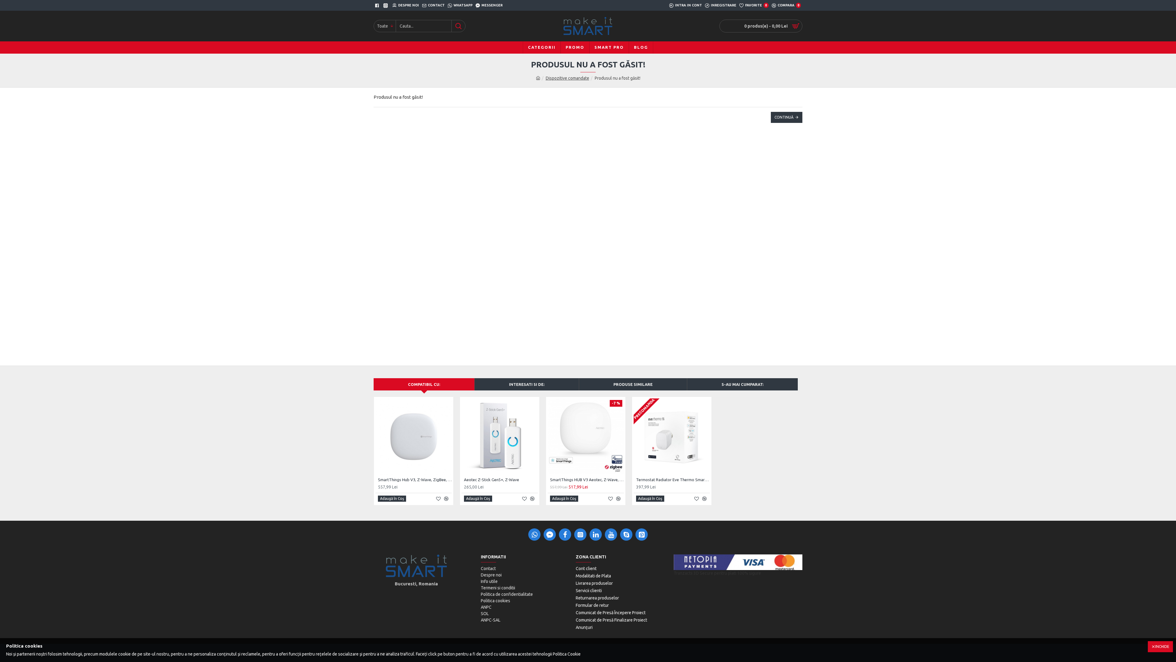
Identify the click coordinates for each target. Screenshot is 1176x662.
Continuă (784, 117)
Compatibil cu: (424, 384)
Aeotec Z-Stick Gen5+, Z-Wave (491, 479)
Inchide (1162, 647)
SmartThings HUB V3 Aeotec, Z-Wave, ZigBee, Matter (587, 479)
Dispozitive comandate (567, 78)
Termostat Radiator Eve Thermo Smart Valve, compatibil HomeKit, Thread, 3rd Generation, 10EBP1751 (673, 479)
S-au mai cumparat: (742, 384)
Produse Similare (633, 384)
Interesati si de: (527, 384)
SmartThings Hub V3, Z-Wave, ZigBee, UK (415, 479)
